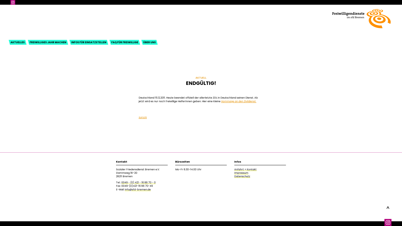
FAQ (124, 42)
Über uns (149, 42)
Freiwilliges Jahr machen (48, 42)
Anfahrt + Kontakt (245, 169)
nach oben (387, 206)
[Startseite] (361, 11)
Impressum (241, 173)
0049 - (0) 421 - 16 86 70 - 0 (138, 182)
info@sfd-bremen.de (138, 189)
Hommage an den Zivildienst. (238, 101)
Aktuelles (18, 42)
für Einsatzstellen (88, 42)
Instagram (13, 2)
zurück (143, 117)
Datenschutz (242, 176)
